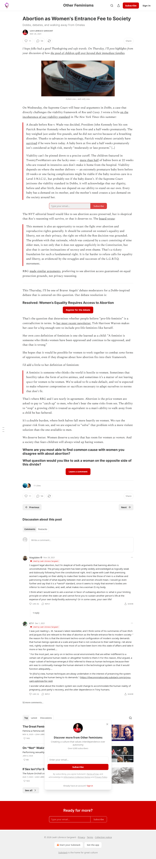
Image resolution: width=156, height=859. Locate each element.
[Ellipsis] (131, 557)
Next (124, 507)
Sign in (147, 5)
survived (31, 143)
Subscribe (130, 5)
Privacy (81, 837)
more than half (89, 160)
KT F (31, 623)
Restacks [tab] (42, 529)
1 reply (36, 612)
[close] (107, 724)
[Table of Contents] (3, 429)
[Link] (18, 302)
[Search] (112, 5)
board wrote (107, 219)
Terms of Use (93, 774)
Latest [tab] (34, 718)
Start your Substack (70, 844)
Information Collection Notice (77, 777)
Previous (34, 507)
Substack (62, 852)
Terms (90, 837)
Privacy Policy (101, 777)
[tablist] (36, 529)
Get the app (93, 844)
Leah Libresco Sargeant (41, 31)
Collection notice (103, 837)
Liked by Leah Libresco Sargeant (45, 561)
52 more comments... (33, 702)
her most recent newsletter (73, 323)
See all (28, 790)
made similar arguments (45, 271)
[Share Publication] (118, 5)
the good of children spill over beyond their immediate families (88, 53)
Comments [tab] (29, 529)
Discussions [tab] (46, 718)
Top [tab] (26, 718)
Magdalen (34, 557)
